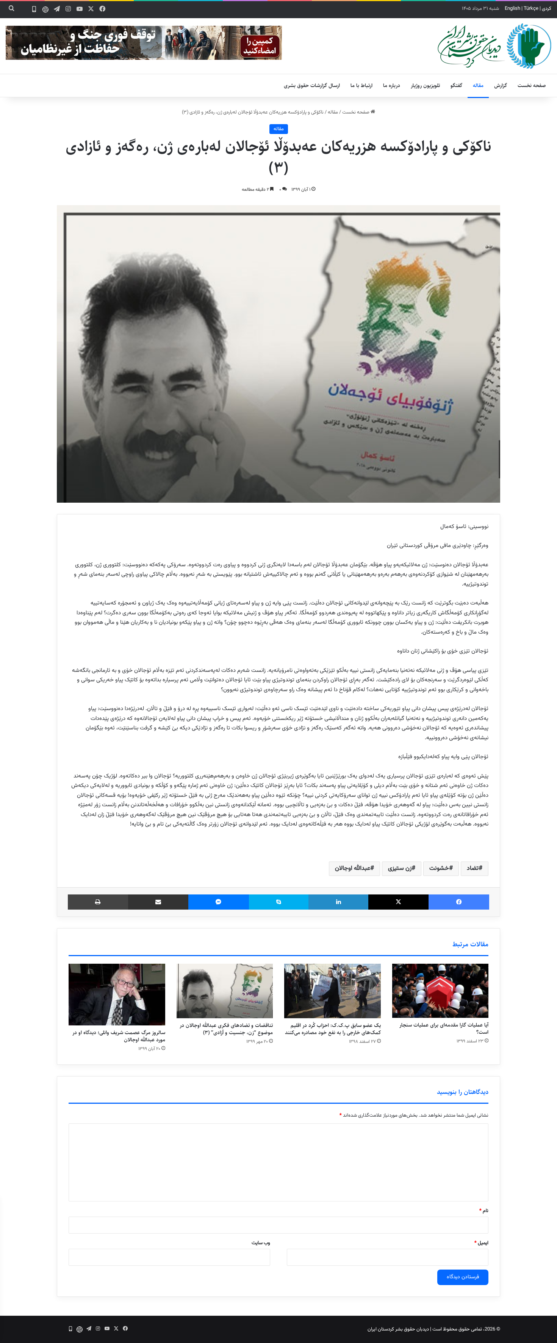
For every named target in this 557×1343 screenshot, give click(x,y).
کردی (546, 8)
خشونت (439, 868)
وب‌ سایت (261, 1243)
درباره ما (391, 85)
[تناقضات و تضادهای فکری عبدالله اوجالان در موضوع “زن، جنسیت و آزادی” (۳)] (225, 991)
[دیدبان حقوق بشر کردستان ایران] (494, 46)
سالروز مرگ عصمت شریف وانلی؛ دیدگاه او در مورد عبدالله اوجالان (118, 1036)
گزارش (500, 85)
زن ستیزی (399, 868)
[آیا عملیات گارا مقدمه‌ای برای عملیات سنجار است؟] (440, 991)
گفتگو (456, 85)
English (512, 8)
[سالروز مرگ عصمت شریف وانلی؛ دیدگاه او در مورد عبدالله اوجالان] (117, 994)
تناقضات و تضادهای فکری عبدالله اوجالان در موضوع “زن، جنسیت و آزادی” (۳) (226, 1029)
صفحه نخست (532, 85)
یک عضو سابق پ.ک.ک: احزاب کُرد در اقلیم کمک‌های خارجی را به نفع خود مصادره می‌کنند (333, 1029)
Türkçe (531, 8)
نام (483, 1211)
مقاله (478, 85)
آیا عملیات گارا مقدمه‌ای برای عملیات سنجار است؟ (443, 1028)
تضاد (473, 868)
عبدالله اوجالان (352, 868)
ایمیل (481, 1243)
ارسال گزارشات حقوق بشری (312, 85)
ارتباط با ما (361, 85)
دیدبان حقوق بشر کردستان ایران (398, 1329)
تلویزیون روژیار (425, 85)
